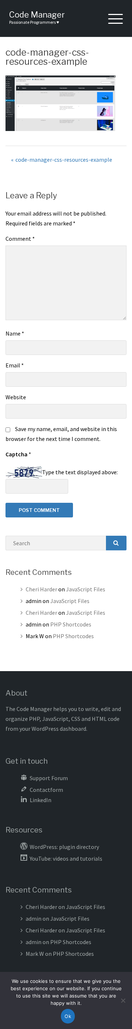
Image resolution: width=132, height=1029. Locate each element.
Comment (20, 238)
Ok (68, 1016)
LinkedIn (40, 800)
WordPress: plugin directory (64, 846)
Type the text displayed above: (80, 472)
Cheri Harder (41, 589)
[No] (122, 1000)
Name (15, 333)
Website (16, 397)
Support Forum (49, 778)
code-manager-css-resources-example (63, 159)
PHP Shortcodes (70, 624)
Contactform (46, 789)
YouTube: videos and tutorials (66, 858)
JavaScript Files (85, 589)
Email (15, 365)
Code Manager (37, 14)
